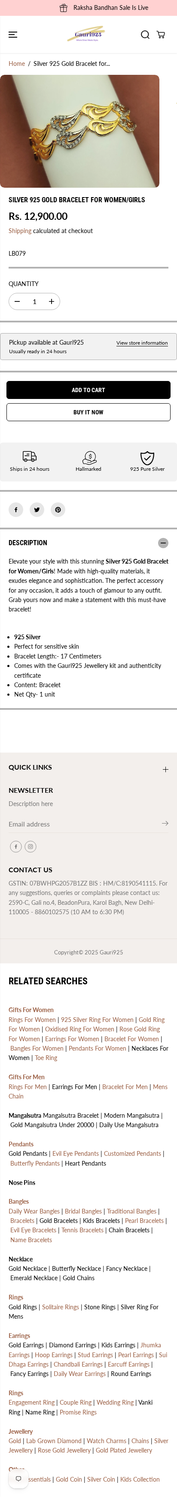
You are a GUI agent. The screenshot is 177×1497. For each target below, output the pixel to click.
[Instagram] (30, 846)
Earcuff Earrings (129, 1364)
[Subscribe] (165, 825)
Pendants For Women (97, 1048)
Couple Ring (76, 1402)
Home (17, 63)
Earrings (19, 1335)
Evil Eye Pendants (75, 1153)
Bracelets (22, 1220)
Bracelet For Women (131, 1038)
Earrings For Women (72, 1038)
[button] (14, 34)
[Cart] (160, 34)
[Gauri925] (86, 34)
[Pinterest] (58, 509)
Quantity (24, 283)
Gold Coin (69, 1479)
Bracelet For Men (125, 1086)
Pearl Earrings (136, 1354)
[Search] (145, 34)
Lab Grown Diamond (54, 1440)
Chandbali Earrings (78, 1364)
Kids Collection (140, 1479)
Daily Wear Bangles (34, 1211)
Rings (16, 1297)
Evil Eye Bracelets (33, 1230)
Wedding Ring (115, 1402)
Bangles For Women (37, 1048)
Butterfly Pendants (35, 1163)
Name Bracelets (31, 1239)
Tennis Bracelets (82, 1230)
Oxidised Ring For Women (79, 1029)
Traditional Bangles (131, 1211)
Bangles (19, 1201)
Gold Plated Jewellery (124, 1450)
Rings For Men (28, 1086)
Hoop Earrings (54, 1354)
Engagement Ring (32, 1402)
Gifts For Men (27, 1077)
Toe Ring (46, 1057)
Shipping (20, 230)
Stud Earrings (95, 1354)
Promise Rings (78, 1412)
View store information (142, 343)
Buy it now (88, 412)
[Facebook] (16, 509)
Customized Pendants (132, 1153)
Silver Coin (101, 1479)
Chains (140, 1440)
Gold (15, 1440)
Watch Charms (106, 1440)
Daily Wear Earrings (80, 1373)
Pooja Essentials (30, 1479)
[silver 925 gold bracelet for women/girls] (79, 131)
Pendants (21, 1144)
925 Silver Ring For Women (97, 1019)
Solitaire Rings (60, 1307)
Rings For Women (32, 1019)
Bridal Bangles (83, 1211)
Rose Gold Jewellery (64, 1450)
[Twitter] (37, 509)
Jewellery (21, 1431)
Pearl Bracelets (144, 1220)
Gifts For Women (31, 1009)
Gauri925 (111, 952)
